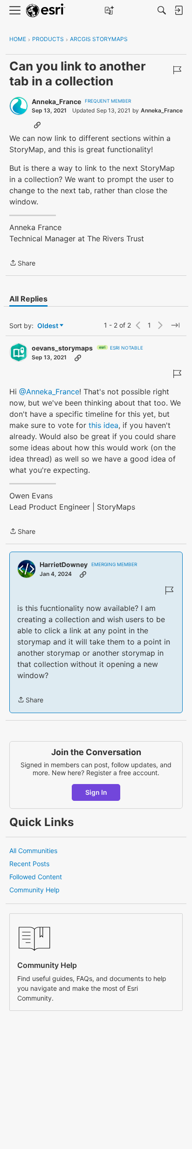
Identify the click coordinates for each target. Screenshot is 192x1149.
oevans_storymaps (62, 348)
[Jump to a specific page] (175, 325)
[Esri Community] (45, 10)
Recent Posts (29, 864)
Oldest (48, 326)
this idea (103, 425)
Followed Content (35, 877)
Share (22, 263)
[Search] (161, 10)
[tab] (28, 299)
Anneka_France (56, 101)
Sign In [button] (96, 792)
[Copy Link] (37, 124)
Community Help (34, 890)
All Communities (33, 851)
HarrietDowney (64, 564)
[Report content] (177, 70)
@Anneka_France (49, 391)
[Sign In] (178, 10)
